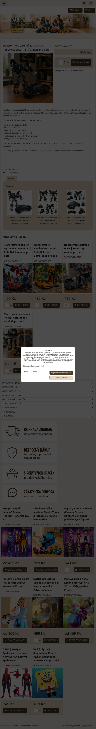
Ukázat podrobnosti (30, 371)
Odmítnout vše (61, 378)
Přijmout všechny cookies (61, 373)
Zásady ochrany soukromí (33, 366)
